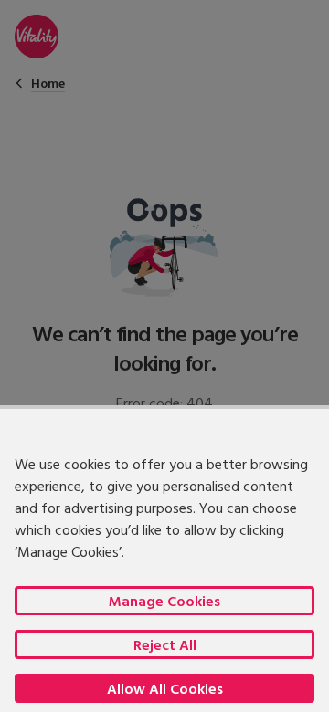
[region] (164, 558)
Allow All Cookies (165, 688)
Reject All (164, 644)
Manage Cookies (164, 601)
